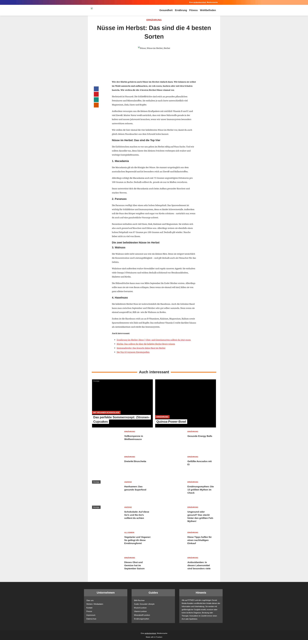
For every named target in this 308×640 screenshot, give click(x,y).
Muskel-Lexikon (140, 608)
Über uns (90, 600)
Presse (89, 611)
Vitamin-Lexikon (140, 611)
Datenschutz (91, 619)
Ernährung (181, 10)
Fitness (193, 10)
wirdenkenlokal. (199, 2)
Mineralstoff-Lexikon (142, 615)
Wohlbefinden (208, 10)
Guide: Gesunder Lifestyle (144, 604)
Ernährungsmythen (141, 619)
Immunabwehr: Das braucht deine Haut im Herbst (141, 348)
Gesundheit (166, 10)
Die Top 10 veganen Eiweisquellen (133, 352)
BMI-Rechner (139, 600)
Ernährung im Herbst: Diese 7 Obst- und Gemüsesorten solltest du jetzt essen (154, 339)
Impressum (90, 615)
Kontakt (89, 608)
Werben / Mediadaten (94, 604)
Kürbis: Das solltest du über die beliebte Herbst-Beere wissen (146, 343)
